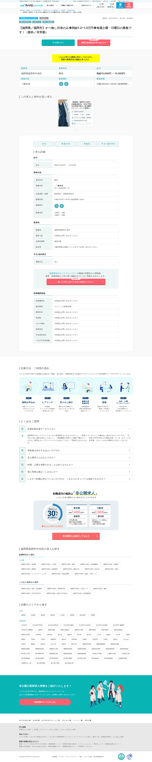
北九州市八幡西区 (27, 630)
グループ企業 (88, 756)
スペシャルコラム (85, 744)
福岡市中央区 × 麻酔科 (28, 569)
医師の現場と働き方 (70, 744)
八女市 (99, 634)
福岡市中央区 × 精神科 (28, 564)
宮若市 (23, 644)
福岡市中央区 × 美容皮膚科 (60, 574)
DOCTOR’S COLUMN (38, 744)
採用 (81, 756)
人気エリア (37, 22)
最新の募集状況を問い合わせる (93, 43)
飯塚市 (69, 634)
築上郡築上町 (69, 663)
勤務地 (87, 144)
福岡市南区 (92, 630)
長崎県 (43, 615)
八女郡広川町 (125, 653)
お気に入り (59, 42)
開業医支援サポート (112, 744)
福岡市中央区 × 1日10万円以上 (31, 593)
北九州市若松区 (53, 625)
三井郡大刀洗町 (97, 653)
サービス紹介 (23, 736)
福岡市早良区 (25, 634)
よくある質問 (112, 1)
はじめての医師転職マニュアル (61, 736)
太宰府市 (95, 639)
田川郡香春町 (25, 658)
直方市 (60, 634)
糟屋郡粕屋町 (67, 649)
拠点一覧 (106, 1)
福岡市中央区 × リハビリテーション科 (33, 574)
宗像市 (85, 639)
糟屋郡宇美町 (87, 644)
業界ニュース (98, 744)
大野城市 (74, 639)
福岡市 (40, 630)
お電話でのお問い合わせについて (125, 1)
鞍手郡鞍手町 (39, 653)
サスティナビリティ (71, 756)
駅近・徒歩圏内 (48, 22)
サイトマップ (77, 720)
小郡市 (43, 639)
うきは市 (126, 639)
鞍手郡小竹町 (25, 653)
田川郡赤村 (95, 658)
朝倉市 (43, 644)
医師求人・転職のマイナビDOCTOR (30, 10)
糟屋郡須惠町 (25, 649)
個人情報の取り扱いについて (50, 720)
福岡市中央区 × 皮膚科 (110, 564)
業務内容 (66, 144)
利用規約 (35, 720)
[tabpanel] (76, 113)
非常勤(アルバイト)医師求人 (51, 10)
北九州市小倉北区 (85, 625)
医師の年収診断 (24, 746)
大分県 (62, 615)
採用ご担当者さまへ (97, 1)
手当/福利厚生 (109, 144)
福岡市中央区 (71, 10)
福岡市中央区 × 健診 (100, 588)
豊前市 (23, 639)
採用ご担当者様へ (24, 720)
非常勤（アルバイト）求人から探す (46, 729)
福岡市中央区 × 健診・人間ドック (86, 574)
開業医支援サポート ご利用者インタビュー (78, 746)
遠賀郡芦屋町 (82, 649)
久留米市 (49, 634)
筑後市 (108, 634)
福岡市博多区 (65, 630)
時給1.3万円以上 (25, 22)
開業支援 (87, 720)
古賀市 (105, 639)
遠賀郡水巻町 (96, 649)
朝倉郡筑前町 (67, 653)
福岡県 (63, 10)
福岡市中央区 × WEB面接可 (82, 593)
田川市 (79, 634)
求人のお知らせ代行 (39, 746)
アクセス (61, 756)
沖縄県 (93, 615)
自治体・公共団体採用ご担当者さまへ (82, 1)
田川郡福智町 (108, 658)
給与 (44, 144)
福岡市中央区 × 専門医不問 (56, 588)
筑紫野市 (53, 639)
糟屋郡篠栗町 (101, 644)
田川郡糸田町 (53, 658)
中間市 (33, 639)
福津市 (115, 639)
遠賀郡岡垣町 (110, 649)
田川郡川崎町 (67, 658)
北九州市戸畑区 (68, 625)
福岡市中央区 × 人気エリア (79, 588)
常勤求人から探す (25, 729)
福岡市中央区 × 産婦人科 (71, 569)
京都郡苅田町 (122, 658)
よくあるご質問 (118, 736)
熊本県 (52, 615)
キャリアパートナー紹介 (82, 736)
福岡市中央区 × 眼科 (68, 564)
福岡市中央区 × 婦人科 (92, 569)
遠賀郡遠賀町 (124, 649)
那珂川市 (74, 644)
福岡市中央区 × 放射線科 (49, 569)
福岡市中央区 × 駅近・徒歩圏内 (31, 588)
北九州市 (24, 625)
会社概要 (54, 756)
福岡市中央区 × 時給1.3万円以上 (57, 593)
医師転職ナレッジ (55, 744)
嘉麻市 (33, 644)
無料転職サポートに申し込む (45, 702)
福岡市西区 (105, 630)
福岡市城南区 (118, 630)
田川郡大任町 (82, 658)
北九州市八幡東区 (118, 625)
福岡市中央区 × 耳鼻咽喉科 (89, 564)
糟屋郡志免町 (115, 644)
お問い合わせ (65, 720)
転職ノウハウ (23, 744)
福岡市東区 (51, 630)
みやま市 (53, 644)
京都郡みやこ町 (26, 663)
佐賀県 (33, 615)
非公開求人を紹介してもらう (76, 536)
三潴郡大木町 (111, 653)
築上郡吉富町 (41, 663)
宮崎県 (72, 615)
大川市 (118, 634)
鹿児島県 (82, 615)
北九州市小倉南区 (102, 625)
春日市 (64, 639)
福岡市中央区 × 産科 (111, 569)
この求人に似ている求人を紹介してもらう (77, 282)
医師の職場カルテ (54, 746)
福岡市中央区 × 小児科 (48, 564)
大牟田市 (38, 634)
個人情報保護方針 (99, 756)
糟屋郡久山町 (53, 649)
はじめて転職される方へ (39, 736)
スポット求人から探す (68, 729)
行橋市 (128, 634)
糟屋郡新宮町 (39, 649)
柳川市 (89, 634)
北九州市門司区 (37, 625)
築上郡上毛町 (55, 663)
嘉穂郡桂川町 (53, 653)
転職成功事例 (106, 736)
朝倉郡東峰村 (82, 653)
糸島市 (64, 644)
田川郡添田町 (39, 658)
